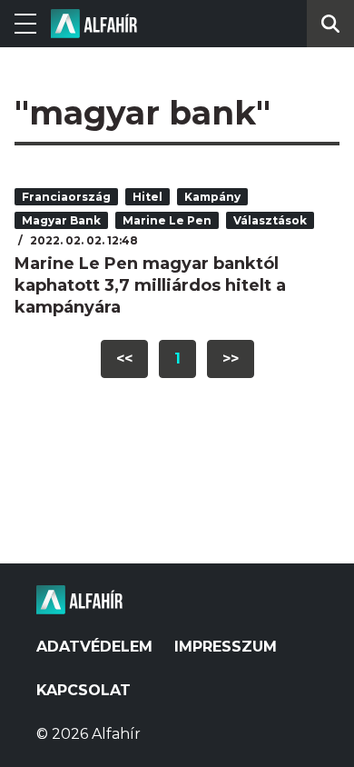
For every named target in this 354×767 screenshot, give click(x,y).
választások (270, 220)
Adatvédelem (94, 646)
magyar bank (61, 220)
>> (230, 358)
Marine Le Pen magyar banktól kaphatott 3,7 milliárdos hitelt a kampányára (150, 285)
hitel (147, 197)
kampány (212, 197)
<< (124, 358)
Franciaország (66, 197)
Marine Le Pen (167, 220)
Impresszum (225, 646)
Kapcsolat (83, 690)
